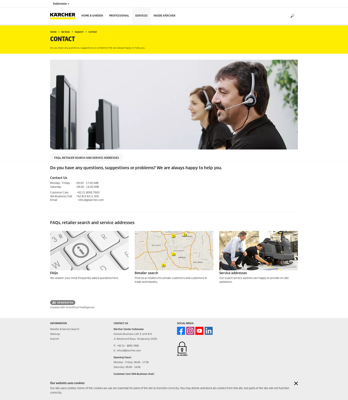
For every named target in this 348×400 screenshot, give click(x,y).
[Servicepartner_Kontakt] (258, 250)
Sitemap (55, 333)
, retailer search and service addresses (86, 158)
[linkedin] (209, 331)
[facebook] (181, 331)
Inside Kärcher (164, 15)
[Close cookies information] (296, 383)
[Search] (292, 16)
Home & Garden (92, 15)
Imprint (54, 338)
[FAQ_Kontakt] (89, 250)
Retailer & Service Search (64, 329)
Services (141, 15)
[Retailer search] (174, 250)
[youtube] (199, 331)
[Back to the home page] (64, 15)
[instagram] (190, 331)
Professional (119, 15)
